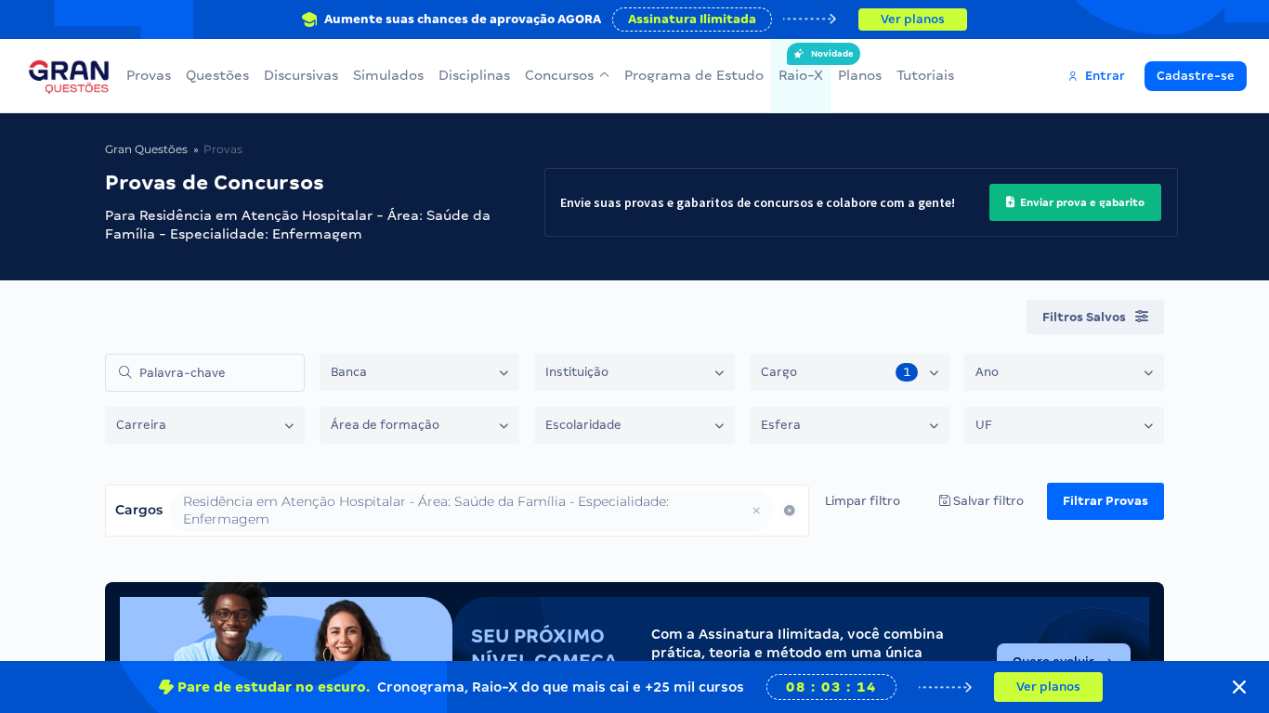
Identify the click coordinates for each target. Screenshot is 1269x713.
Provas (148, 75)
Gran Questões (146, 149)
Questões (217, 75)
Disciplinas (474, 75)
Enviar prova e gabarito (1081, 202)
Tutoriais (925, 75)
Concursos (559, 75)
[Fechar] (1239, 687)
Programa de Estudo (694, 75)
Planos (860, 75)
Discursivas (301, 75)
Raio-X (800, 66)
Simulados (388, 75)
